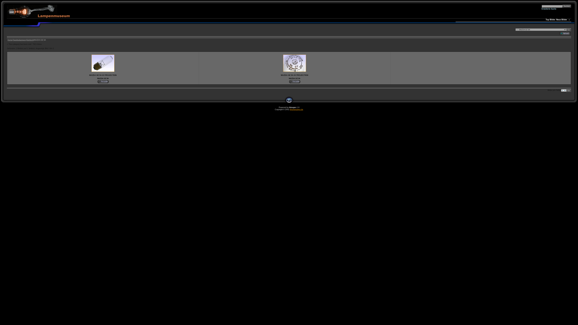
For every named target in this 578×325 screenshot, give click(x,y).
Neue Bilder (562, 20)
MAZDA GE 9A (103, 78)
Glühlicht (30, 40)
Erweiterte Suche (549, 9)
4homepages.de (296, 109)
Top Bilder (550, 20)
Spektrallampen (19, 40)
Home (10, 40)
